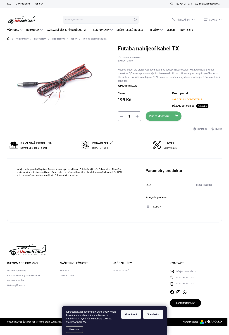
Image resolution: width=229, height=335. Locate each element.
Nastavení (74, 329)
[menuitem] (15, 30)
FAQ (9, 3)
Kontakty (39, 3)
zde (84, 322)
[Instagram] (178, 291)
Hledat (135, 19)
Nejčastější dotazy (16, 285)
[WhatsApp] (184, 291)
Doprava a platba (15, 280)
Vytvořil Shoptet (190, 322)
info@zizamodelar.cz (186, 271)
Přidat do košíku (160, 116)
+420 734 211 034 (185, 277)
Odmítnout (131, 314)
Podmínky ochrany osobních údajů (24, 275)
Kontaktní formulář (185, 303)
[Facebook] (172, 291)
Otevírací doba (23, 3)
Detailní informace (127, 86)
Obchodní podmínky (16, 270)
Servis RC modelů (120, 270)
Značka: (125, 61)
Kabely (157, 206)
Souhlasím (153, 314)
